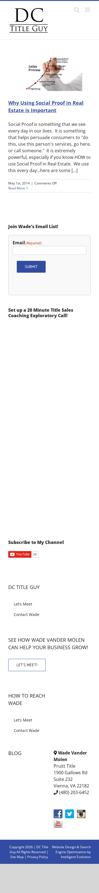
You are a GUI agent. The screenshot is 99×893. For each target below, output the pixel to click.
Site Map (17, 857)
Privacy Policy (37, 857)
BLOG (14, 753)
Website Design (64, 847)
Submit (31, 266)
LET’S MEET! (26, 664)
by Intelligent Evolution (76, 854)
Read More (16, 188)
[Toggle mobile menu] (88, 10)
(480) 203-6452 (74, 792)
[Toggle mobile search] (76, 10)
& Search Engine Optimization (73, 849)
